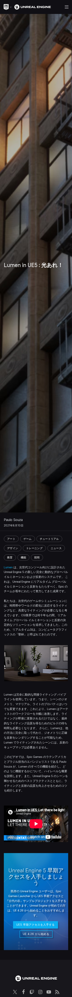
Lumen (8, 567)
